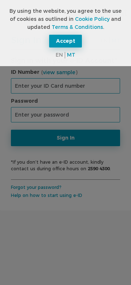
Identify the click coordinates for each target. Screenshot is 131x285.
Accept (65, 41)
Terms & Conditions (77, 27)
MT (71, 55)
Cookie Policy (92, 19)
